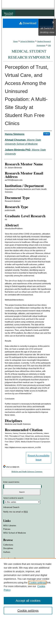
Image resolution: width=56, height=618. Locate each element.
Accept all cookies (28, 600)
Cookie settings (37, 582)
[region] (28, 588)
